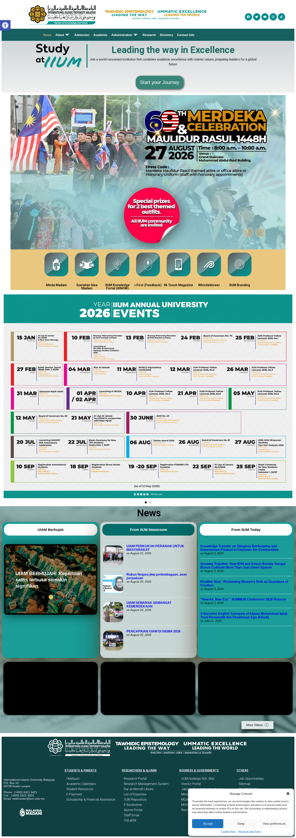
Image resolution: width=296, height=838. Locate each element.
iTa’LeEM (130, 820)
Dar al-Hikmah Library (139, 789)
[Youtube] (265, 16)
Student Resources (79, 789)
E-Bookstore (133, 805)
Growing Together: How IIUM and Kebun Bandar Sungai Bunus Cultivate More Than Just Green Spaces (242, 565)
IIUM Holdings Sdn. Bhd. (198, 779)
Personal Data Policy (249, 831)
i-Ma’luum (73, 779)
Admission (81, 35)
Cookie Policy (228, 831)
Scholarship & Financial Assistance (90, 799)
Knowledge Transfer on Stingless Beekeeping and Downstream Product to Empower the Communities (239, 547)
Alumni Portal (133, 810)
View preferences (274, 823)
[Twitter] (256, 16)
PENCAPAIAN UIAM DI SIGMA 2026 (153, 631)
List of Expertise (135, 794)
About (59, 35)
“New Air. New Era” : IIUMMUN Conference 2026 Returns (243, 599)
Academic (100, 35)
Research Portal (135, 779)
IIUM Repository (135, 799)
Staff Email (131, 815)
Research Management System (146, 784)
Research (149, 35)
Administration (121, 35)
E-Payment (74, 794)
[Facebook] (248, 16)
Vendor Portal (191, 784)
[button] (288, 794)
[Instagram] (273, 16)
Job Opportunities (251, 779)
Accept (207, 823)
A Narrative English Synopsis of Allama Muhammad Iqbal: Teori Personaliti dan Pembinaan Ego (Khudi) (244, 615)
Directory (166, 35)
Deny (241, 823)
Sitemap (244, 784)
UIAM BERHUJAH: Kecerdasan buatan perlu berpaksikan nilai (44, 580)
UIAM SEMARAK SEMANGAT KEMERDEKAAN (149, 604)
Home (47, 35)
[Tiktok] (281, 16)
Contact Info (185, 35)
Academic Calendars (81, 784)
